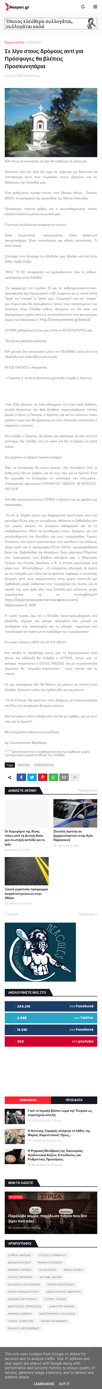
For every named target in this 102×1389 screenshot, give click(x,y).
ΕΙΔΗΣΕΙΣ (34, 42)
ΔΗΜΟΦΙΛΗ (28, 1100)
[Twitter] (32, 777)
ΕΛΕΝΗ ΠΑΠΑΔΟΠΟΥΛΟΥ (23, 1292)
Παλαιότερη (87, 914)
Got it (64, 1384)
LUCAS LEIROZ (47, 1270)
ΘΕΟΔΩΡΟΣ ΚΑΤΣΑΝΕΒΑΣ (24, 1284)
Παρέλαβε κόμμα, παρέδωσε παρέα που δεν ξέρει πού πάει (47, 1218)
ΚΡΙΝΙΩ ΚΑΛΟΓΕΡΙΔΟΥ (61, 1284)
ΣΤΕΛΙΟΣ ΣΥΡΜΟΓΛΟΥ (52, 1255)
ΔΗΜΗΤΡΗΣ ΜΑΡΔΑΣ (61, 1306)
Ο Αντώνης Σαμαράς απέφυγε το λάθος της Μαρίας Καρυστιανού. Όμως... (59, 1133)
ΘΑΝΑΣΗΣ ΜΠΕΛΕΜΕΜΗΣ (24, 1328)
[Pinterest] (42, 777)
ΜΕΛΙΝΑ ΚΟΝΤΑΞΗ (19, 1262)
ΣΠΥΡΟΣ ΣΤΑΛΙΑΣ (55, 1299)
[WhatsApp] (53, 777)
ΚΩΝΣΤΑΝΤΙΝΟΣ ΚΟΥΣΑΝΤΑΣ (57, 1314)
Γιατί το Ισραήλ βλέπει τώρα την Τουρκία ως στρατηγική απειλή (60, 1113)
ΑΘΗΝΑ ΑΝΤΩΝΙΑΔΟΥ (54, 1321)
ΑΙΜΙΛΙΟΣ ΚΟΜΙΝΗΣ (20, 1314)
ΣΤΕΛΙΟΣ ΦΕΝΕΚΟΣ (20, 1277)
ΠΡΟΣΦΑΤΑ (74, 1100)
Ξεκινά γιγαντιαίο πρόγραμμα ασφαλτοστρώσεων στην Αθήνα (26, 893)
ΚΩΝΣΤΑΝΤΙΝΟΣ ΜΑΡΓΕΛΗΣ (63, 1292)
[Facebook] (21, 777)
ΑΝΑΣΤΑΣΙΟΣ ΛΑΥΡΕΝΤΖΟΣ (25, 1306)
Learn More (44, 1384)
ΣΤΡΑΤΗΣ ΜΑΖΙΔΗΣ (19, 1255)
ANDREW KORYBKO (20, 1270)
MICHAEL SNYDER (51, 1277)
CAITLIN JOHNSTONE (20, 1321)
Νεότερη (12, 914)
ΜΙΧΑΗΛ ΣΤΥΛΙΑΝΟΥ (50, 1262)
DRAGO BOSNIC (73, 1270)
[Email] (64, 777)
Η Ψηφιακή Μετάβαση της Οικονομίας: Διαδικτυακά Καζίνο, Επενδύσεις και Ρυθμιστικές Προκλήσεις (55, 1155)
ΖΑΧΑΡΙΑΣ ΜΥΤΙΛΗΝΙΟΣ (22, 1299)
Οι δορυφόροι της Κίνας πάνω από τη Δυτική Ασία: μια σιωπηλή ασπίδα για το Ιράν (25, 838)
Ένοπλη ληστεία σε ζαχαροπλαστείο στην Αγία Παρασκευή (73, 835)
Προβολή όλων (87, 790)
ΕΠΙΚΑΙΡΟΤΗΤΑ (44, 765)
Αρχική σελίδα (14, 42)
